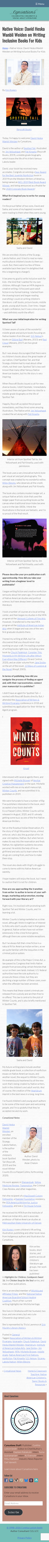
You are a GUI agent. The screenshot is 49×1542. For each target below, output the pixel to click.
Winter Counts (9, 790)
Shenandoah (28, 1182)
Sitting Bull (17, 339)
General (16, 1334)
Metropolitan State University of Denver (21, 1222)
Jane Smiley (40, 662)
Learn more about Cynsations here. (21, 1469)
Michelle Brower (22, 780)
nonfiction (7, 1358)
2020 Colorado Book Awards (20, 189)
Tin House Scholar (32, 1205)
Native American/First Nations (23, 1355)
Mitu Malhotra (11, 1458)
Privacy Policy (24, 1537)
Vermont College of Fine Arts (31, 618)
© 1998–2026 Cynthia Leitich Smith (24, 1527)
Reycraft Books (24, 129)
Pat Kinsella (31, 151)
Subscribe (13, 1512)
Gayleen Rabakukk (23, 1452)
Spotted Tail (29, 148)
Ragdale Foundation (25, 1199)
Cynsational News (12, 1370)
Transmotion (26, 1185)
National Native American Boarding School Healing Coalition (22, 1297)
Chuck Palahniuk (19, 652)
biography (17, 1341)
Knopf (26, 768)
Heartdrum (36, 1090)
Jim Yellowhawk (13, 151)
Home (5, 48)
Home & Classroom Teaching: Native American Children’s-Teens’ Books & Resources (37, 1377)
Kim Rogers (11, 90)
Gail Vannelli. (10, 1462)
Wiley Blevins (9, 483)
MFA (17, 1351)
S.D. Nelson (36, 336)
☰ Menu (39, 3)
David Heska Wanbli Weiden (8, 1128)
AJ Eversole (30, 1455)
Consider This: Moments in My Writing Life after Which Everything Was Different (22, 655)
